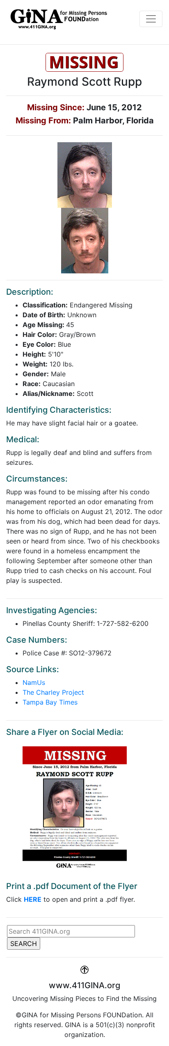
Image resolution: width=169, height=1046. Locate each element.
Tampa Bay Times (50, 702)
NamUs (34, 682)
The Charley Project (53, 692)
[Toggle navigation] (150, 19)
